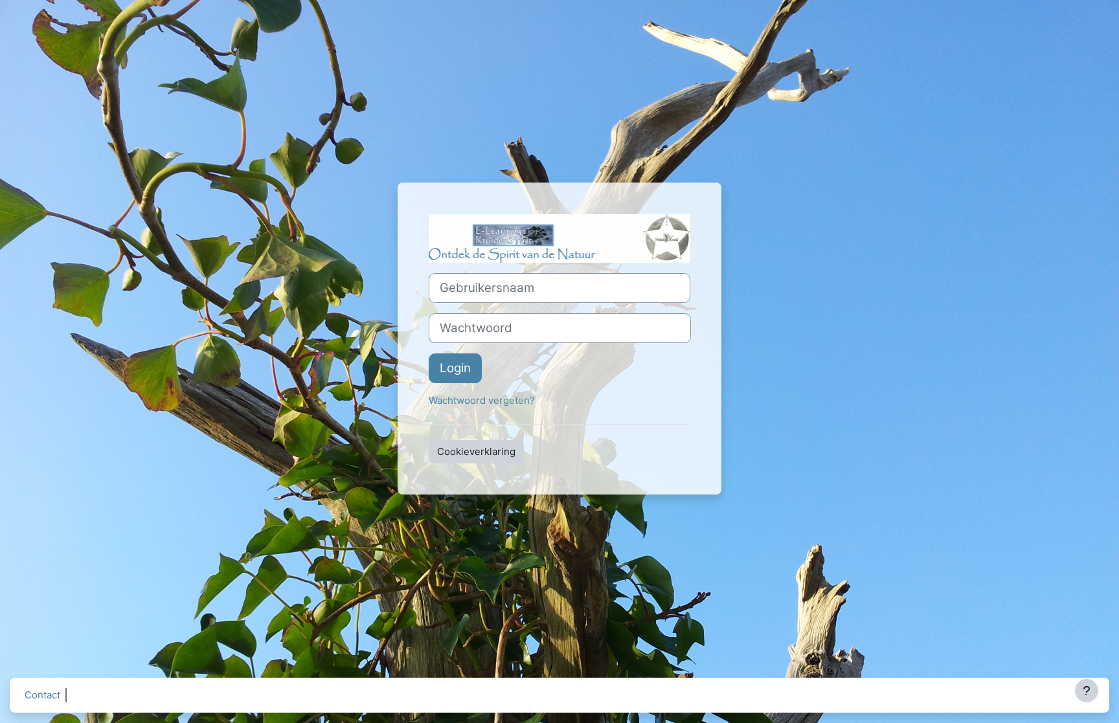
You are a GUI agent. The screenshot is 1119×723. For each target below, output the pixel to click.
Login (455, 368)
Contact (42, 695)
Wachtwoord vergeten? (482, 400)
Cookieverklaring (476, 451)
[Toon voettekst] (1086, 690)
